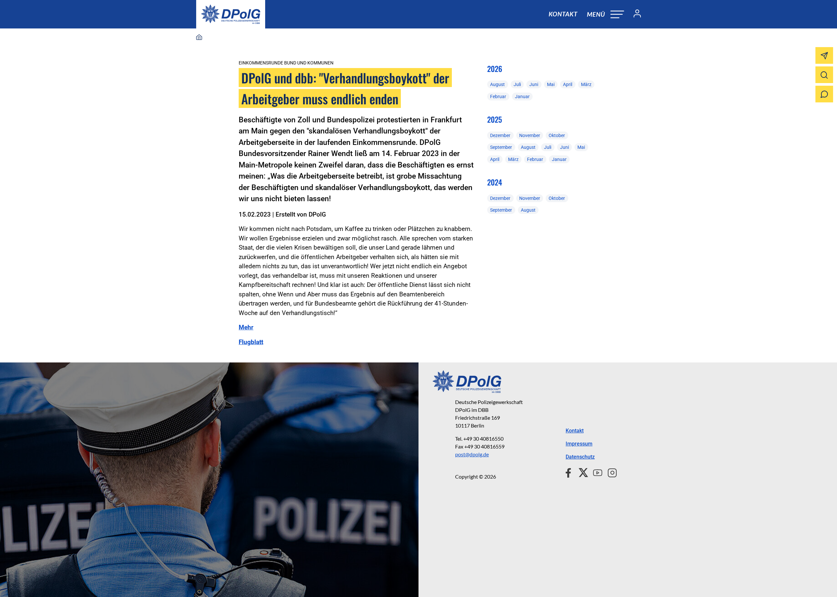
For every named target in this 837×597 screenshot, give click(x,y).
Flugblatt (251, 342)
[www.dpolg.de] (199, 37)
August (497, 84)
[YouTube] (595, 472)
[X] (581, 472)
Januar (522, 96)
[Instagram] (609, 472)
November (529, 135)
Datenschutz (580, 457)
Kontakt (563, 14)
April (567, 84)
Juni (533, 84)
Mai (551, 84)
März (586, 84)
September (501, 147)
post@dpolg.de (472, 454)
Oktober (557, 135)
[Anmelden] (634, 14)
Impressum (579, 444)
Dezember (500, 135)
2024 (494, 182)
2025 (494, 119)
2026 (494, 68)
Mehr (246, 327)
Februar (498, 96)
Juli (517, 84)
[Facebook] (570, 472)
